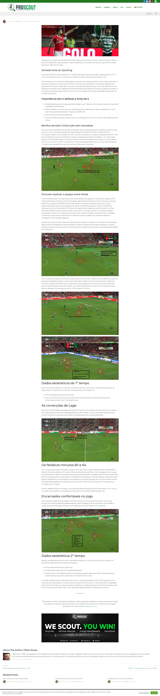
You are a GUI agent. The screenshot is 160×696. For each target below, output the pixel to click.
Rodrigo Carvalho (13, 681)
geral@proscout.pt (90, 606)
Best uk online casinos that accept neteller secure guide (15, 678)
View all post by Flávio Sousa (22, 659)
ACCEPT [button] (154, 693)
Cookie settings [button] (144, 693)
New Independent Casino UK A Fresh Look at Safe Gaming (120, 678)
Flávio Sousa (11, 21)
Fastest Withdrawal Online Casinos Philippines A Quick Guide (69, 678)
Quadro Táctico (34, 21)
